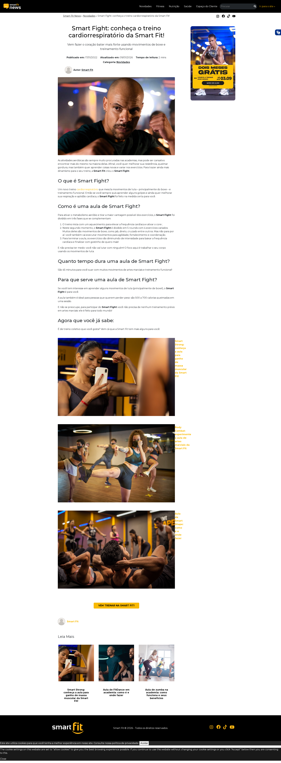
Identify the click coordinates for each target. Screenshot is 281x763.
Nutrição (174, 6)
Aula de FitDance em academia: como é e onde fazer (116, 692)
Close (3, 758)
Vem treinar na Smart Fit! (116, 605)
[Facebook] (223, 15)
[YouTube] (233, 15)
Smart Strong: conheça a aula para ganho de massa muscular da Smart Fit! (76, 695)
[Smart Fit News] (12, 6)
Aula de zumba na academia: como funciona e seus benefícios (156, 694)
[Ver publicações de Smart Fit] (69, 70)
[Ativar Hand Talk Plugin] (278, 32)
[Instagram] (218, 16)
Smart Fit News (72, 15)
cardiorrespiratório (87, 189)
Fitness (160, 6)
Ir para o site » (267, 6)
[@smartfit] (211, 727)
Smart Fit (87, 70)
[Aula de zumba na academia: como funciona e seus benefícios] (156, 663)
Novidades (145, 6)
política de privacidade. (125, 743)
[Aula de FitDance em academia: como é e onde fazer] (116, 663)
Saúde (188, 6)
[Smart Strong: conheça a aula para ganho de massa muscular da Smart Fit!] (76, 663)
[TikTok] (228, 15)
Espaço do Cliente (206, 6)
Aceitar (144, 743)
